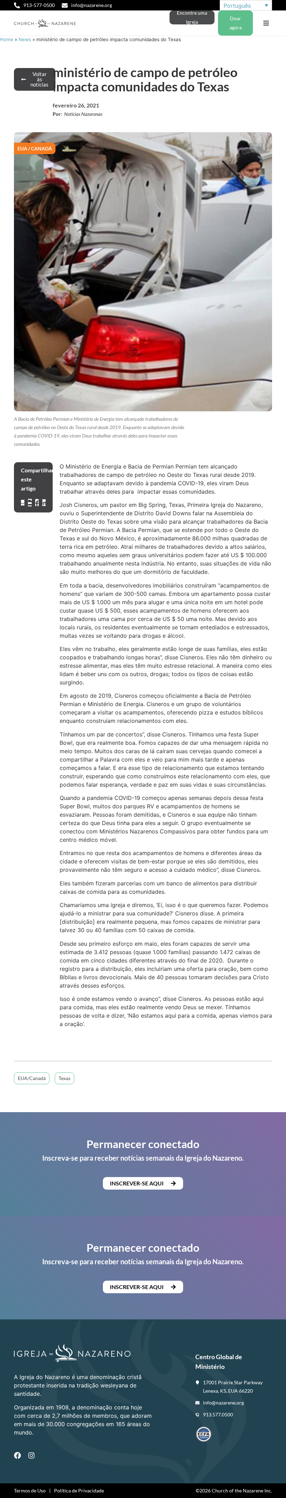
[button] (266, 23)
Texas (64, 1078)
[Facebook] (17, 1455)
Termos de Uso (30, 1490)
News (24, 39)
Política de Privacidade (79, 1490)
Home (6, 39)
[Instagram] (31, 1455)
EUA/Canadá (32, 1078)
